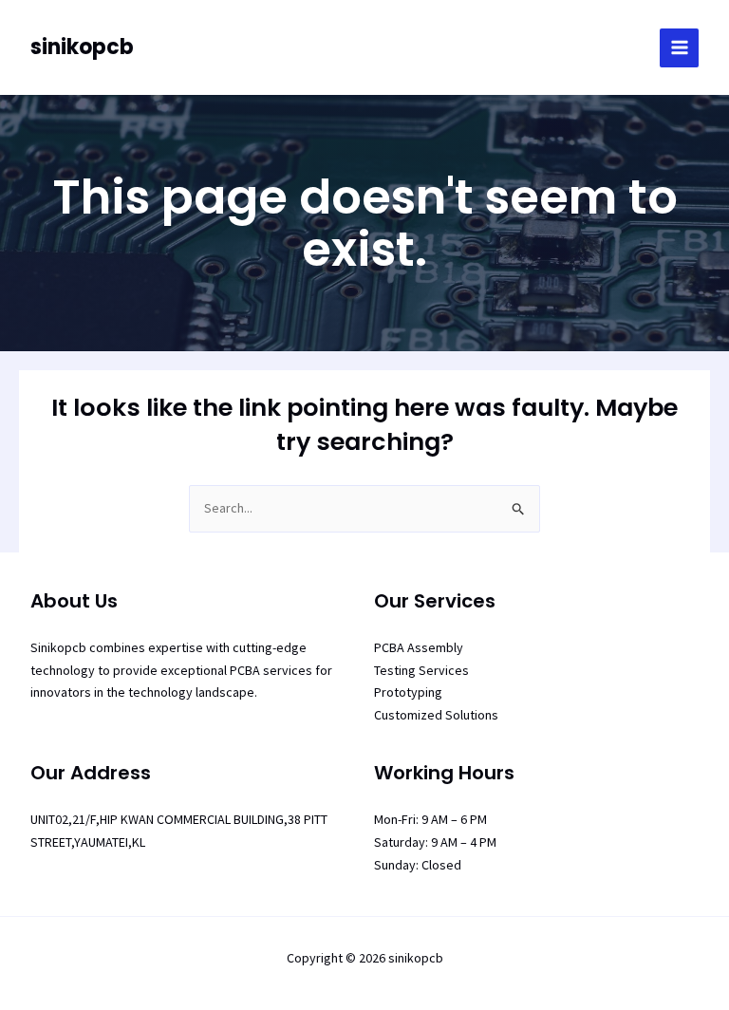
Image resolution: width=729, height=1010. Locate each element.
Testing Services (421, 670)
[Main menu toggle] (679, 47)
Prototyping (408, 692)
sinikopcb (82, 47)
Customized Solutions (436, 714)
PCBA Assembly (418, 647)
